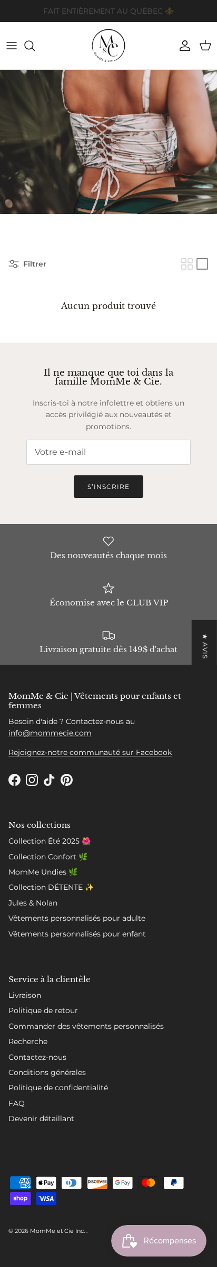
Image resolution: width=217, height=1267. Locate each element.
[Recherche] (34, 45)
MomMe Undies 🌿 (42, 872)
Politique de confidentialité (58, 1087)
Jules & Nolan (32, 903)
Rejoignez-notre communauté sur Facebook (90, 752)
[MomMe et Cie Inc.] (108, 45)
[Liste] (202, 264)
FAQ (16, 1103)
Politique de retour (43, 1010)
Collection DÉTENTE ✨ (51, 887)
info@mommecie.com (50, 733)
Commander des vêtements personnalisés (86, 1026)
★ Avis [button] (205, 645)
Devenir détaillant (41, 1118)
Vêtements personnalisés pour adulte (76, 918)
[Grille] (187, 264)
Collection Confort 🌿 (47, 856)
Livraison (24, 995)
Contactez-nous (37, 1057)
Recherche (27, 1041)
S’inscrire (108, 487)
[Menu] (11, 45)
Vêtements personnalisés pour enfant (77, 934)
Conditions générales (47, 1072)
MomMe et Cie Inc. (58, 1230)
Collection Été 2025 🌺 (49, 841)
